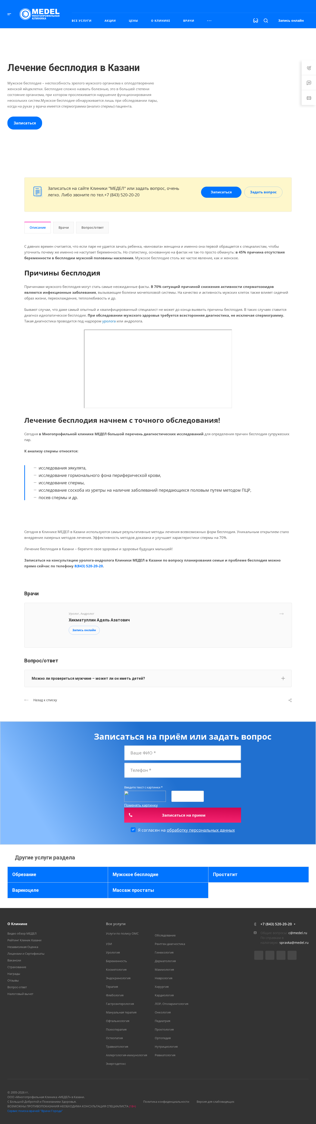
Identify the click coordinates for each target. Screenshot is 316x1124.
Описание (38, 227)
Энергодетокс (116, 1064)
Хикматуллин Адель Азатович (99, 620)
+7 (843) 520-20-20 (261, 6)
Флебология (115, 995)
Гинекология (164, 952)
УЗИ (109, 944)
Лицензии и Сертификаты (25, 953)
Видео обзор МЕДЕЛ (22, 933)
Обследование (165, 935)
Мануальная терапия (121, 1012)
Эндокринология (118, 978)
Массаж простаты (133, 890)
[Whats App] (292, 955)
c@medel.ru (297, 933)
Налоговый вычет (20, 994)
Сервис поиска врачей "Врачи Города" (35, 1111)
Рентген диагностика (170, 944)
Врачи (64, 227)
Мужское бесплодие (135, 874)
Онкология (163, 1012)
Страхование (16, 967)
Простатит (225, 874)
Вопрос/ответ (92, 227)
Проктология (164, 1029)
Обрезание (24, 874)
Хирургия (162, 987)
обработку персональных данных (201, 830)
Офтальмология (117, 1021)
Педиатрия (162, 1021)
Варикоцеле (25, 890)
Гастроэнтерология (120, 1004)
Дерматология (165, 961)
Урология (113, 952)
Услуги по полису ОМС (122, 933)
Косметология (116, 969)
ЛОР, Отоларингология (171, 1004)
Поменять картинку (141, 805)
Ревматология (165, 1055)
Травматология (117, 1046)
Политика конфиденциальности (166, 1101)
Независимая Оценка (22, 947)
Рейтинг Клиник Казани (24, 940)
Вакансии (14, 960)
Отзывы (13, 980)
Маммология (164, 969)
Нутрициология (166, 1046)
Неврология (163, 978)
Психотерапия (116, 1029)
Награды (13, 974)
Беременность (116, 961)
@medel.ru (300, 942)
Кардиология (164, 995)
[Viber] (280, 955)
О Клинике (17, 923)
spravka (285, 942)
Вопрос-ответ (17, 987)
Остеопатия (114, 1038)
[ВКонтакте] (258, 955)
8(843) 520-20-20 (88, 566)
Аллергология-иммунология (126, 1055)
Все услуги (116, 923)
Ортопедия (163, 1038)
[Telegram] (269, 955)
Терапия (112, 987)
